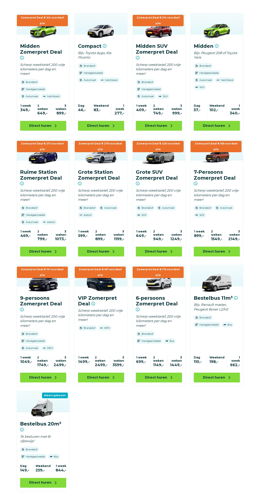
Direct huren (40, 126)
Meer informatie (22, 58)
